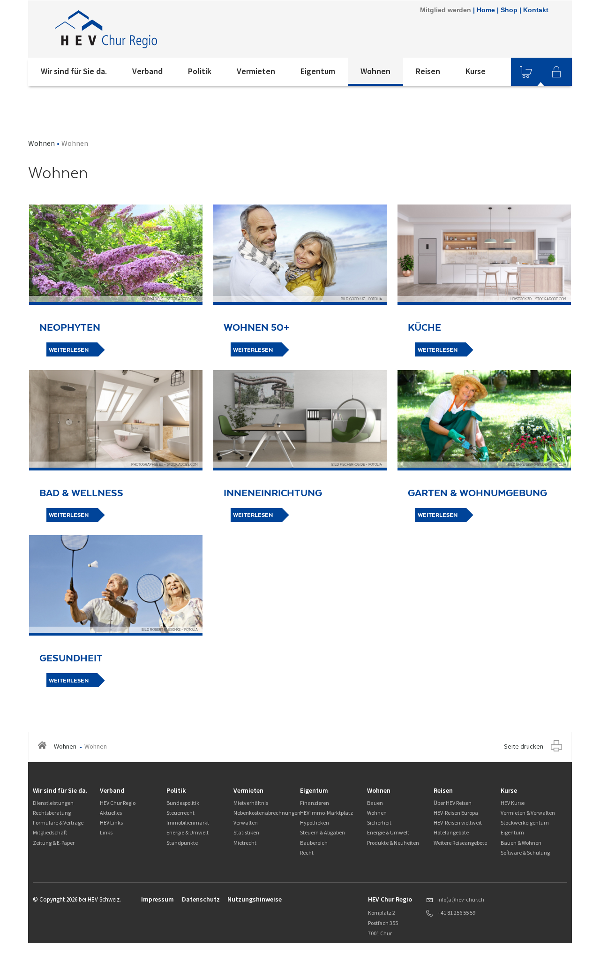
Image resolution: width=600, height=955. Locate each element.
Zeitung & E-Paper (54, 842)
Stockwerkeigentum (525, 822)
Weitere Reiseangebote (460, 842)
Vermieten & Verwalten (528, 812)
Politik (199, 71)
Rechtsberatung (52, 812)
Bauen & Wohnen (521, 842)
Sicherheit (379, 822)
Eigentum (317, 71)
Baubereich (314, 842)
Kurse (475, 71)
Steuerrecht (180, 812)
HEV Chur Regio (117, 802)
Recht (307, 852)
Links (106, 832)
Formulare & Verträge (58, 822)
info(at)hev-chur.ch (460, 899)
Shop (509, 10)
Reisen (428, 71)
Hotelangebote (451, 832)
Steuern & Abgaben (322, 832)
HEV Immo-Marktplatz (326, 812)
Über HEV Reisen (453, 802)
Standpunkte (182, 842)
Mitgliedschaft (50, 832)
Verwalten (245, 822)
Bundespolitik (182, 802)
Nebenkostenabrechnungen (266, 812)
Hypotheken (314, 822)
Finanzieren (314, 802)
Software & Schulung (525, 852)
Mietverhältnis (250, 802)
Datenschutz (201, 899)
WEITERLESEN (69, 350)
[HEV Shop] (526, 72)
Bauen (375, 802)
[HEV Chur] (154, 29)
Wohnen (375, 71)
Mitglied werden (445, 10)
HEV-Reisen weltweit (458, 822)
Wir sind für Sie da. (74, 71)
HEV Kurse (513, 802)
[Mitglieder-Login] (556, 72)
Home (486, 10)
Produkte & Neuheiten (393, 842)
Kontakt (535, 10)
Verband (147, 71)
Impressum (157, 899)
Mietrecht (244, 842)
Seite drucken (523, 746)
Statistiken (246, 832)
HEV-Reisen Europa (456, 812)
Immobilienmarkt (187, 822)
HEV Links (111, 822)
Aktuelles (111, 812)
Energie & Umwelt (187, 832)
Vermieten (256, 71)
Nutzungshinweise (254, 899)
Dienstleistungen (53, 802)
